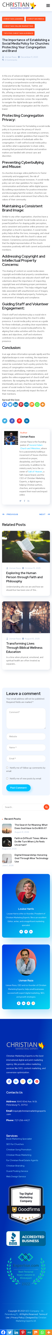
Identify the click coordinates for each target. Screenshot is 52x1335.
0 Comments (11, 60)
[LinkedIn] (28, 501)
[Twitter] (10, 404)
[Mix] (31, 404)
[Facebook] (4, 404)
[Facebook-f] (9, 1081)
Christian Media (35, 19)
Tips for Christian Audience (18, 33)
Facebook (12, 420)
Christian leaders (13, 19)
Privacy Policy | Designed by (24, 1317)
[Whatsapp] (37, 404)
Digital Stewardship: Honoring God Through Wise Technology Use (31, 858)
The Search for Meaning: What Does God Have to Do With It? (31, 826)
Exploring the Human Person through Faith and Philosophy (24, 577)
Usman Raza (11, 57)
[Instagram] (23, 1081)
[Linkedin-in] (16, 1081)
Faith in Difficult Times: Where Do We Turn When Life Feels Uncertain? (31, 841)
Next (42, 514)
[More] (42, 404)
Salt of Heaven (35, 471)
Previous (12, 514)
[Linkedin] (15, 404)
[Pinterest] (21, 404)
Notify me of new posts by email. (25, 778)
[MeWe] (26, 404)
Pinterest (19, 420)
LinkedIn (26, 420)
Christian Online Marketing (18, 26)
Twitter (4, 420)
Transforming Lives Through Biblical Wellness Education (24, 648)
